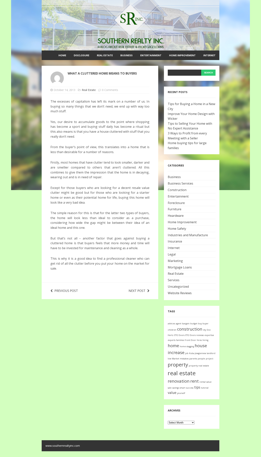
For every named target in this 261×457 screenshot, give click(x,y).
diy (204, 329)
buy (200, 323)
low (169, 358)
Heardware (176, 216)
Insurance (175, 241)
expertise (209, 335)
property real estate (199, 365)
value (172, 392)
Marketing (175, 261)
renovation (179, 381)
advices (171, 323)
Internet (209, 55)
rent (194, 381)
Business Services (180, 183)
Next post (137, 291)
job (186, 353)
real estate (182, 373)
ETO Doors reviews (194, 335)
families (180, 340)
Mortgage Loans (180, 267)
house (201, 346)
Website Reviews (180, 293)
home (173, 346)
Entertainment (150, 55)
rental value (205, 382)
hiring (205, 340)
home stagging (187, 346)
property (178, 364)
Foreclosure (176, 203)
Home (62, 55)
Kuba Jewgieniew (197, 353)
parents (193, 358)
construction (189, 329)
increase (176, 352)
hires (199, 340)
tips (197, 387)
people (201, 358)
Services (173, 280)
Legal (172, 254)
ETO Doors (179, 335)
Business (126, 55)
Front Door (190, 340)
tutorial (204, 387)
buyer (205, 323)
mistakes (184, 358)
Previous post (66, 291)
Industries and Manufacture (188, 235)
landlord (211, 353)
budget (193, 323)
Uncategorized (178, 286)
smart (182, 387)
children (172, 329)
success (189, 387)
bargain (186, 323)
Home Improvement (182, 55)
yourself (181, 393)
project (209, 358)
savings (175, 387)
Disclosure (81, 55)
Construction (177, 190)
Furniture (174, 209)
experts (171, 340)
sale (170, 387)
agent (178, 323)
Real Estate (105, 55)
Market (175, 358)
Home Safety (177, 228)
